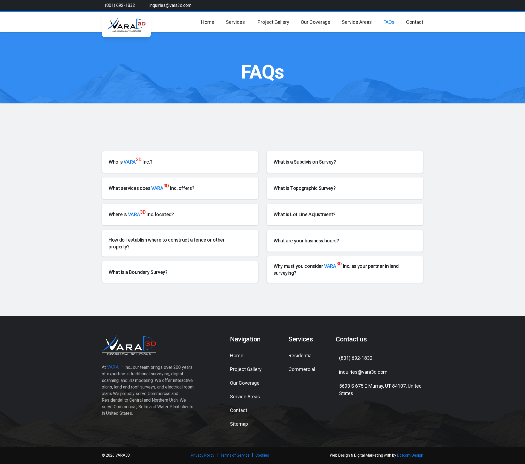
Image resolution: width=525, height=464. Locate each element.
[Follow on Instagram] (363, 414)
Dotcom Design (410, 455)
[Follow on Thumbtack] (382, 414)
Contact (414, 22)
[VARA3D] (126, 25)
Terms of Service (235, 455)
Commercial (301, 369)
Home (207, 22)
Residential (300, 355)
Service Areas (357, 22)
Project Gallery (273, 22)
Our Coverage (315, 22)
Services (235, 22)
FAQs (389, 22)
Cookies (262, 455)
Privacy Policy (202, 455)
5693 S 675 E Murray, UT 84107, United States (380, 389)
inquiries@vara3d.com (170, 5)
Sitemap (239, 424)
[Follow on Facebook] (343, 414)
